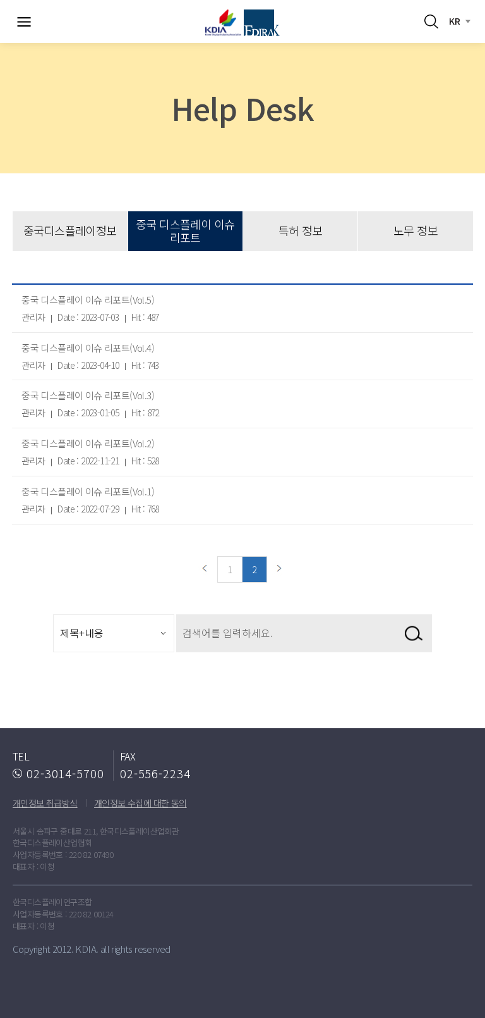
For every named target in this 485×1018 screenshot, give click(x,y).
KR (454, 21)
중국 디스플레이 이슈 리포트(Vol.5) (87, 299)
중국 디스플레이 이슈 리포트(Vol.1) (87, 491)
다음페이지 (279, 569)
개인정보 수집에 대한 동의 (140, 803)
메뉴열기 (24, 21)
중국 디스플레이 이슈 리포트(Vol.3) (87, 395)
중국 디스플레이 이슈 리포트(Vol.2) (87, 443)
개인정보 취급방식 (45, 803)
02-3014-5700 (65, 773)
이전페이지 (205, 569)
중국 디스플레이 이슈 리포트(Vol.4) (87, 347)
